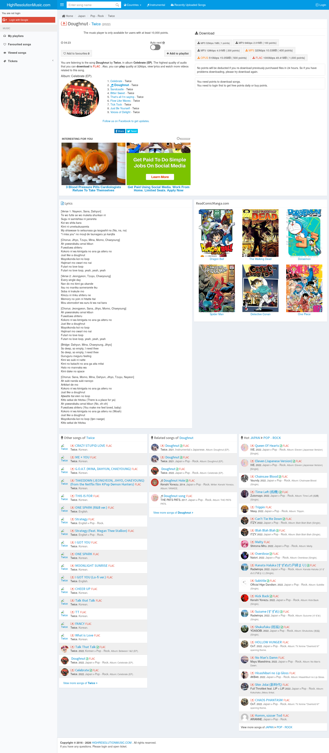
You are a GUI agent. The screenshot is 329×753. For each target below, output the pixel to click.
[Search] (117, 5)
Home (69, 16)
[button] (62, 5)
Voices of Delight (120, 112)
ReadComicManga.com (212, 203)
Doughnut (121, 85)
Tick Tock (116, 104)
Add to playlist (179, 53)
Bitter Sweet (117, 93)
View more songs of (79, 683)
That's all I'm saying (122, 97)
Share (120, 131)
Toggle (155, 47)
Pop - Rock (97, 16)
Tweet (133, 131)
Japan (81, 16)
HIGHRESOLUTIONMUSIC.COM (112, 742)
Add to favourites (77, 53)
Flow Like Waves (120, 100)
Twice (111, 16)
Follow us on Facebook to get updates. (126, 121)
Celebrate (116, 81)
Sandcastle (117, 89)
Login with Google (18, 19)
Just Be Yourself (120, 108)
